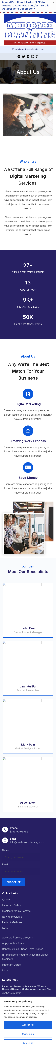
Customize (28, 1034)
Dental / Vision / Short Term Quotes (22, 949)
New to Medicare (12, 916)
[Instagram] (32, 56)
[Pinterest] (37, 56)
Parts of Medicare (12, 922)
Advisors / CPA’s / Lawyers (17, 937)
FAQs (5, 928)
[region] (28, 1023)
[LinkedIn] (28, 56)
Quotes (6, 899)
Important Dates (11, 905)
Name (5, 850)
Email (5, 864)
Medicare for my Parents (16, 911)
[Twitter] (23, 56)
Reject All (28, 1043)
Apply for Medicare (13, 943)
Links (5, 970)
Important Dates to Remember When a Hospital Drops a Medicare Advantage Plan (26, 988)
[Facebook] (19, 56)
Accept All (28, 1025)
